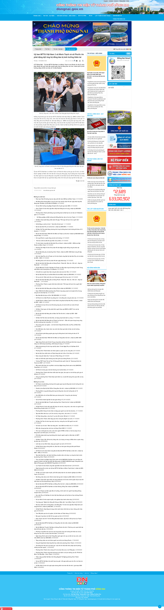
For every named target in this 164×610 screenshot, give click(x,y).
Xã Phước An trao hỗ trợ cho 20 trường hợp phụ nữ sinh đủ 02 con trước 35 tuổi (57, 305)
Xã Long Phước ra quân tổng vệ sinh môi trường (49, 238)
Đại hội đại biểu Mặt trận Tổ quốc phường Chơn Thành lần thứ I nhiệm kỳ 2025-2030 (58, 402)
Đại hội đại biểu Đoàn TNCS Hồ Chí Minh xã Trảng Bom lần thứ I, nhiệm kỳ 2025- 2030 (58, 337)
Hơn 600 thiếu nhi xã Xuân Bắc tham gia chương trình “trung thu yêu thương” (56, 395)
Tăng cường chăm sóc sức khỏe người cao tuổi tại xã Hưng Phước (53, 540)
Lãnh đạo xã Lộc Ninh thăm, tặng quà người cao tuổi (50, 444)
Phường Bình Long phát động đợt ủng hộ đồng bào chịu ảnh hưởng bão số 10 (57, 391)
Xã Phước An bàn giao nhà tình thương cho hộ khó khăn (51, 370)
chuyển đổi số (117, 15)
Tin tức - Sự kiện (48, 15)
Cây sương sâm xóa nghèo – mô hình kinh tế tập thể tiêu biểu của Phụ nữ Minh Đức (58, 325)
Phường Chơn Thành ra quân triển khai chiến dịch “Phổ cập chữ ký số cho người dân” (59, 284)
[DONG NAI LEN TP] (82, 33)
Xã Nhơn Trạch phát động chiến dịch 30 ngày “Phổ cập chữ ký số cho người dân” (57, 220)
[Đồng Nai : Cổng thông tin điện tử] (44, 7)
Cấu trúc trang (79, 573)
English (106, 1)
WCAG (90, 15)
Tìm (129, 53)
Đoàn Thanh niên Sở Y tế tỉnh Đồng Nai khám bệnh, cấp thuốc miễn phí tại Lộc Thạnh (58, 518)
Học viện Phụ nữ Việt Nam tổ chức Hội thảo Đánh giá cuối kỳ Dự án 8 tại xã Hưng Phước (59, 495)
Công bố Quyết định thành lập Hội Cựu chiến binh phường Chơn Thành (55, 543)
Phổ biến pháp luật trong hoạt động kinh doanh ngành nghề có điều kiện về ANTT (57, 435)
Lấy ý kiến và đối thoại (102, 15)
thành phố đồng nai (119, 19)
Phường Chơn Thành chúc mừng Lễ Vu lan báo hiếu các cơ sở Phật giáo (55, 550)
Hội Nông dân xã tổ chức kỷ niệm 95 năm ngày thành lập (51, 260)
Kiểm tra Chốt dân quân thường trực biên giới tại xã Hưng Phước (53, 358)
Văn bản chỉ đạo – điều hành (66, 15)
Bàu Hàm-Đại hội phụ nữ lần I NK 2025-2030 (47, 295)
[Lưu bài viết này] (83, 61)
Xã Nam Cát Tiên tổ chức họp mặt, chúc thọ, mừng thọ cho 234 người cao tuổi (56, 421)
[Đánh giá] (119, 152)
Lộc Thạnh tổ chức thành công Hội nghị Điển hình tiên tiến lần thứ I (54, 465)
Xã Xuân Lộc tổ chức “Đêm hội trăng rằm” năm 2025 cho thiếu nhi (53, 425)
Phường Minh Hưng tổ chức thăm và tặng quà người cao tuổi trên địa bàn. (55, 411)
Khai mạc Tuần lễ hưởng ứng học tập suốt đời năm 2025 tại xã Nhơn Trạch (55, 199)
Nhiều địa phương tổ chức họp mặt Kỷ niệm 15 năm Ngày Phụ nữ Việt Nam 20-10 (57, 346)
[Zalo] (119, 68)
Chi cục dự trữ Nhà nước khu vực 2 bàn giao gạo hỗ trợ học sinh (53, 277)
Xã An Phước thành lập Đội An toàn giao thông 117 (49, 399)
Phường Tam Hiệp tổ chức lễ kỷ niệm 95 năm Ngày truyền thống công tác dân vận (57, 247)
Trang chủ (36, 15)
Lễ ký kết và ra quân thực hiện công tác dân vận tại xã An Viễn (52, 272)
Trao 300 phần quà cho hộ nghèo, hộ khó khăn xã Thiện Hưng (52, 513)
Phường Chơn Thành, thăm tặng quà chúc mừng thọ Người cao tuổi (54, 418)
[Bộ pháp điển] (119, 160)
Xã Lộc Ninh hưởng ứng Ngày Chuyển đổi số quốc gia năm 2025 (53, 206)
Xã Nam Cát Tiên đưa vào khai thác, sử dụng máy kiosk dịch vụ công (54, 318)
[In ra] (80, 61)
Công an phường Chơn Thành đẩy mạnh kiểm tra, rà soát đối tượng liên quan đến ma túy (59, 377)
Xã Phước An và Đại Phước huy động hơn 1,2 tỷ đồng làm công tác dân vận (56, 298)
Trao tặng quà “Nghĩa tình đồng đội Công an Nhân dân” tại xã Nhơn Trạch (55, 502)
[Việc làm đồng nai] (119, 173)
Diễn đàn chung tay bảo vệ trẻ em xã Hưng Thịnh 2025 (50, 428)
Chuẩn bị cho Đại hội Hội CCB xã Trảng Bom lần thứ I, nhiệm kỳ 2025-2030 (55, 388)
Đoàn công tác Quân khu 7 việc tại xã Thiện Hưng (49, 356)
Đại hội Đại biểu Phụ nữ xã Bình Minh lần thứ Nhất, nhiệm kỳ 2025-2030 (55, 274)
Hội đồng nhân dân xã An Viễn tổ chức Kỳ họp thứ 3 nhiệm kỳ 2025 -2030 (55, 477)
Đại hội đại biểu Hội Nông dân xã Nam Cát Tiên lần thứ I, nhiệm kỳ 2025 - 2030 (56, 313)
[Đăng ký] (119, 138)
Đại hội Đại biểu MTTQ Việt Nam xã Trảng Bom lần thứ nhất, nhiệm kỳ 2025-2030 (57, 523)
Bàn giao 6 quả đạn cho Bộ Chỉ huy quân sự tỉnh (49, 516)
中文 (128, 1)
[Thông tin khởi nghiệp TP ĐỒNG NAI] (119, 145)
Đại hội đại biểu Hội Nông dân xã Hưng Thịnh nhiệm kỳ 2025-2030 (53, 288)
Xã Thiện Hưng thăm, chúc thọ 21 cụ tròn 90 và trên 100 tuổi (52, 416)
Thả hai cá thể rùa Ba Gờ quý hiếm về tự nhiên (48, 240)
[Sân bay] (119, 117)
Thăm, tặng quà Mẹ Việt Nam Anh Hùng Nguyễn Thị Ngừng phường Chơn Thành (57, 557)
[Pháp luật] (119, 129)
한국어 (116, 1)
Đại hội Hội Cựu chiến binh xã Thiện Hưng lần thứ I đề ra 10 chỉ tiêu (54, 353)
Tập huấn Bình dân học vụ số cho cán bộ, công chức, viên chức (53, 413)
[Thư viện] (119, 167)
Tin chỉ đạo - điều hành (94, 53)
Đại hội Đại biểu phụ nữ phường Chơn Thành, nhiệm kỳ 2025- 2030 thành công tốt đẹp (59, 252)
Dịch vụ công (82, 15)
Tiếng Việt (122, 1)
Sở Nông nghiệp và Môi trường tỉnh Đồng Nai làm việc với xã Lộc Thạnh (55, 217)
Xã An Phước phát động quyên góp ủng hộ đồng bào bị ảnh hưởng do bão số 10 (57, 333)
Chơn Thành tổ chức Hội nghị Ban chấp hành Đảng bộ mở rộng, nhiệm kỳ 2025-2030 (58, 208)
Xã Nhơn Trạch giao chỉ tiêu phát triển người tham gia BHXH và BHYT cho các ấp (57, 309)
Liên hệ (87, 573)
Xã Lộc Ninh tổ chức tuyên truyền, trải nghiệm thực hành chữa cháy (54, 499)
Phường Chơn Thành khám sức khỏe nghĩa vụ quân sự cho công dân (54, 350)
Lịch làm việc (112, 84)
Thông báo (112, 204)
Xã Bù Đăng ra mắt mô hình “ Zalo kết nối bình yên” (50, 224)
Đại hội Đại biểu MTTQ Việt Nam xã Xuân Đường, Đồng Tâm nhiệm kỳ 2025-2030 (57, 486)
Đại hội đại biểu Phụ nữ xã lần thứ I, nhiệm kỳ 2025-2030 (51, 226)
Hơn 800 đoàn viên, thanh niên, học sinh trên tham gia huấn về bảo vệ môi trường (57, 329)
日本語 (111, 1)
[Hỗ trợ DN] (119, 179)
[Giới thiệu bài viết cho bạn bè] (77, 61)
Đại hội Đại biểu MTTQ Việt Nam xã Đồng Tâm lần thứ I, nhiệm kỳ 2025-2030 (56, 484)
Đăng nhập (94, 573)
